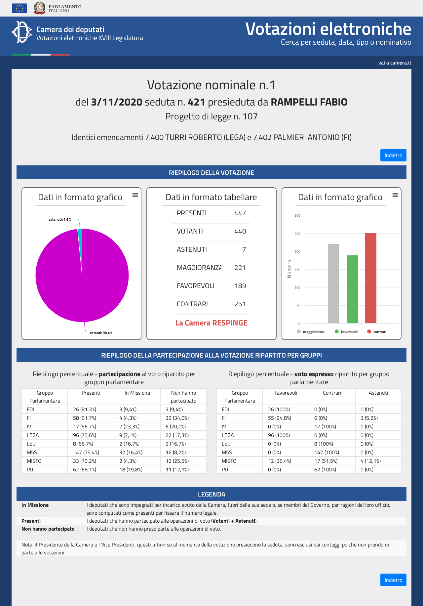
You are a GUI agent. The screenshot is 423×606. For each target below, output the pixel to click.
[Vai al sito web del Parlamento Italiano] (57, 7)
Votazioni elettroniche (328, 28)
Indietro (393, 155)
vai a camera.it (394, 60)
